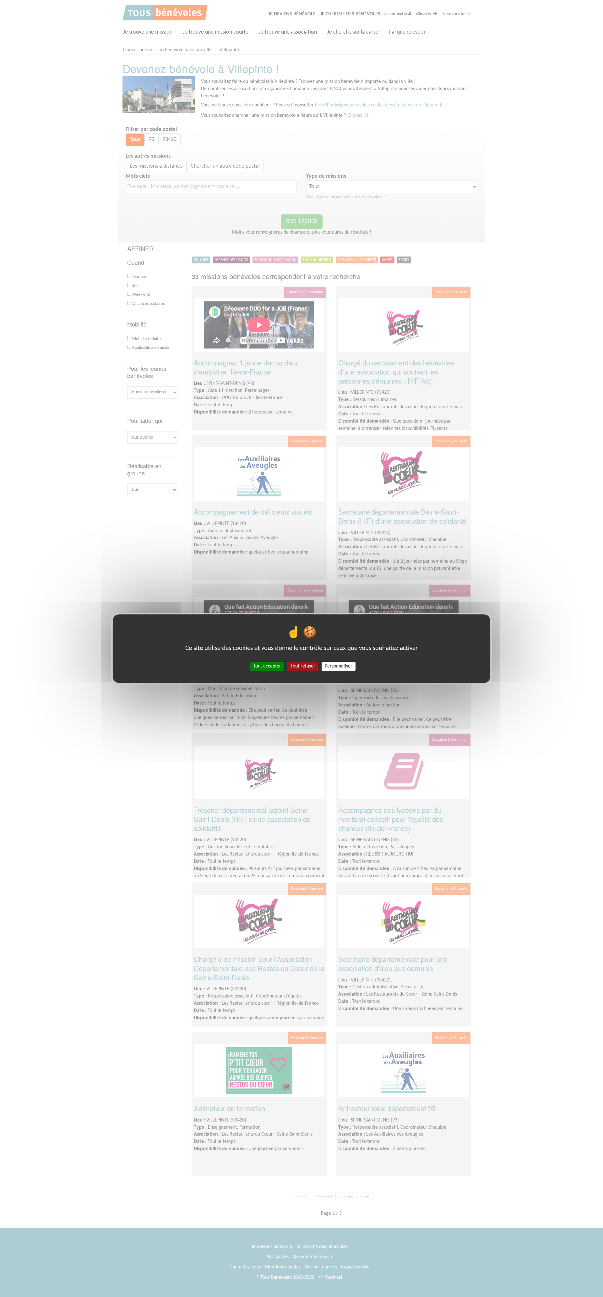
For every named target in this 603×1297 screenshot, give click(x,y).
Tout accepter (267, 665)
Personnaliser (338, 665)
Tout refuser (303, 665)
